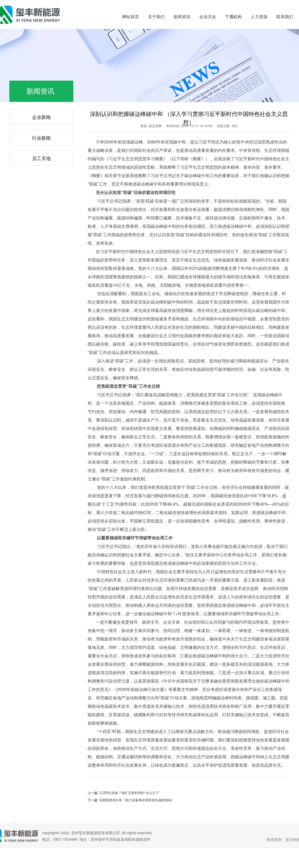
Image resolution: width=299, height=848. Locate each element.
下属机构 (233, 16)
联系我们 (284, 16)
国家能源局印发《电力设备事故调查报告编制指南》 (136, 800)
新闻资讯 (182, 16)
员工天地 (41, 158)
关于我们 (156, 16)
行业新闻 (41, 137)
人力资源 (259, 16)
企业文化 (207, 16)
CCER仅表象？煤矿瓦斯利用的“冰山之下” (129, 792)
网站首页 (130, 16)
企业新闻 (41, 117)
